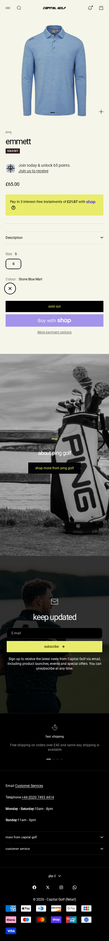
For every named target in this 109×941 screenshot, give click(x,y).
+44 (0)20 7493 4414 (38, 797)
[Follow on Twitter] (48, 887)
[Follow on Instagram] (61, 887)
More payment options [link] (54, 332)
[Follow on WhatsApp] (74, 887)
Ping (8, 132)
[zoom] (101, 111)
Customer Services (29, 786)
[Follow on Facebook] (34, 887)
